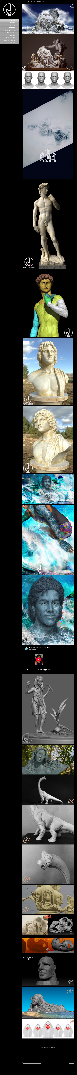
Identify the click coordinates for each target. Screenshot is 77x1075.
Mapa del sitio (37, 1063)
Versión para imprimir (28, 1063)
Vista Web (71, 1063)
